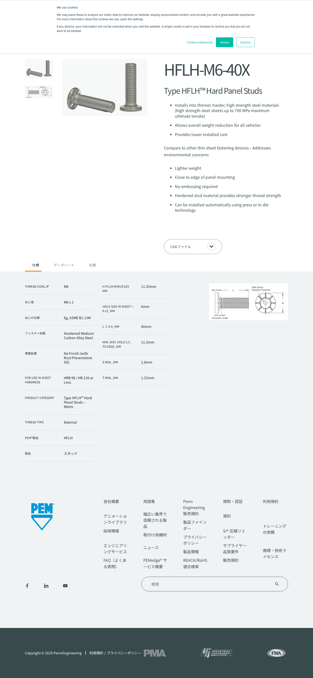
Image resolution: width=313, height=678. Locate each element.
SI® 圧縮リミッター (234, 534)
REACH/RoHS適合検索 (195, 563)
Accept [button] (224, 42)
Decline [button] (245, 42)
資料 (227, 516)
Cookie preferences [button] (200, 42)
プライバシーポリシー (195, 540)
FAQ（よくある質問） (114, 563)
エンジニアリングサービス (115, 548)
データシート (64, 265)
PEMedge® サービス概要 (155, 563)
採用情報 (111, 531)
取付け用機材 (155, 535)
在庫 (92, 265)
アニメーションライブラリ (115, 519)
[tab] (35, 266)
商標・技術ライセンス (274, 553)
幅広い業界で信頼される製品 (155, 520)
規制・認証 (233, 501)
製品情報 (191, 551)
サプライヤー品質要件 (234, 548)
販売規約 (231, 560)
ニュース (151, 547)
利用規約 (271, 501)
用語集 (149, 501)
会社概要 (111, 501)
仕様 (35, 265)
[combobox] (208, 584)
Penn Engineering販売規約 (194, 507)
